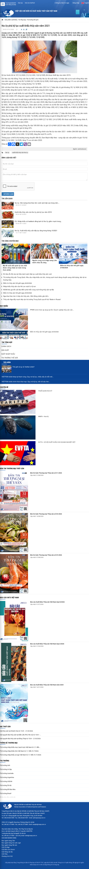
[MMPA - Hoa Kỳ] (17, 427)
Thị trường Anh (5, 765)
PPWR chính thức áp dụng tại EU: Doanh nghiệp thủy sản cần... (52, 310)
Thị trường (4, 761)
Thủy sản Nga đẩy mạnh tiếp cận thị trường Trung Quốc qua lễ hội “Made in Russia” (32, 299)
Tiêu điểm (7, 362)
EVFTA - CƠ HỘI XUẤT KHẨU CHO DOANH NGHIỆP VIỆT (56, 442)
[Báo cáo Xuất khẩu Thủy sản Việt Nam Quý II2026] (14, 621)
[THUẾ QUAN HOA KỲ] (17, 402)
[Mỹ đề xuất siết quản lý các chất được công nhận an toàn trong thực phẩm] (16, 254)
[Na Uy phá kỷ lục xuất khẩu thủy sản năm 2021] (44, 57)
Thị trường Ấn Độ (5, 785)
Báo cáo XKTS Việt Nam (9, 598)
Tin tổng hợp (7, 342)
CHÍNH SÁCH (6, 346)
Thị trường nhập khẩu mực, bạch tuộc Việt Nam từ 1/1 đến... (20, 747)
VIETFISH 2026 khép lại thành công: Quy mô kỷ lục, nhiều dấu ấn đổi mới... (28, 377)
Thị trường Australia (6, 773)
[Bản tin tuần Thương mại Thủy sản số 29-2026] (14, 573)
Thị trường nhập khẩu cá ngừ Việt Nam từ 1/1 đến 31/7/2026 (20, 755)
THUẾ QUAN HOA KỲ (45, 391)
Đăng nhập (75, 3)
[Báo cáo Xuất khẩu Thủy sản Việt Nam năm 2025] (14, 703)
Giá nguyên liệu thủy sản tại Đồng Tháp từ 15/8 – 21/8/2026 (20, 738)
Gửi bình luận (8, 194)
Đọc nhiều (4, 306)
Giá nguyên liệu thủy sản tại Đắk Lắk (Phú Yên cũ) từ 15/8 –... (20, 735)
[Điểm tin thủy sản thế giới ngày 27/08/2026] (73, 254)
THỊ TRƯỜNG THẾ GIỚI (9, 358)
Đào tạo (20, 3)
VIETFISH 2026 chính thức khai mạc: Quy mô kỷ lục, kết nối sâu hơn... (26, 381)
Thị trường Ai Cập (6, 769)
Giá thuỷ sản (5, 727)
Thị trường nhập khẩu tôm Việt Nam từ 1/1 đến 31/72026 (19, 751)
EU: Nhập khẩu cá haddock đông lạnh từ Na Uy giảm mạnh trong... (38, 221)
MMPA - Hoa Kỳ (43, 416)
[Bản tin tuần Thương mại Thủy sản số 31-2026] (14, 491)
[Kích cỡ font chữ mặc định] (24, 29)
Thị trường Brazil (5, 793)
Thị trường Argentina (7, 777)
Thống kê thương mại (8, 743)
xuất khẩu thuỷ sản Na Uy (20, 152)
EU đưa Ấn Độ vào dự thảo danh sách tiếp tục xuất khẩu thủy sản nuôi (27, 274)
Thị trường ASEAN (6, 781)
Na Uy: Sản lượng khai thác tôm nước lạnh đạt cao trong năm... (37, 203)
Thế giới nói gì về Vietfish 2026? (23, 367)
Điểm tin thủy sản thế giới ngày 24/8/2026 (44, 332)
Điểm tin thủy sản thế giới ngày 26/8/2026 (17, 283)
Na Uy (7, 152)
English (86, 3)
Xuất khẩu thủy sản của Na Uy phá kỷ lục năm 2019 (33, 212)
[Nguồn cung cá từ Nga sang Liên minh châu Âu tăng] (45, 251)
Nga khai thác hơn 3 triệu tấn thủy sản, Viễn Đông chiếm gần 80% (26, 296)
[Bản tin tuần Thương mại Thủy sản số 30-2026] (14, 532)
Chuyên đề (4, 387)
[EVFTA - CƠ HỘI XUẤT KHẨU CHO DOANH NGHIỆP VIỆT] (17, 453)
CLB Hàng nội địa (10, 4)
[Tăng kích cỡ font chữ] (26, 29)
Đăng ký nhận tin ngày (62, 3)
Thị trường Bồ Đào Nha (7, 789)
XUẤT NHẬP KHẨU (8, 354)
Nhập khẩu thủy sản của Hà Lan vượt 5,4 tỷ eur (19, 286)
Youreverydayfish (10, 3)
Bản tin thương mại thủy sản (12, 469)
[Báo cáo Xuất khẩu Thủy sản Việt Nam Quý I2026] (14, 662)
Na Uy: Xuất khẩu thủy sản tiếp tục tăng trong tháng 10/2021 (36, 230)
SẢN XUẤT (5, 350)
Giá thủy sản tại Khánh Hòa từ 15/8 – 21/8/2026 (16, 731)
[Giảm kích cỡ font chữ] (21, 29)
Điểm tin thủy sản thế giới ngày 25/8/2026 (17, 293)
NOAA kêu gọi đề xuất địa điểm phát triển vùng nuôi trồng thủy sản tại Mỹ (28, 290)
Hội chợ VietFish (30, 3)
